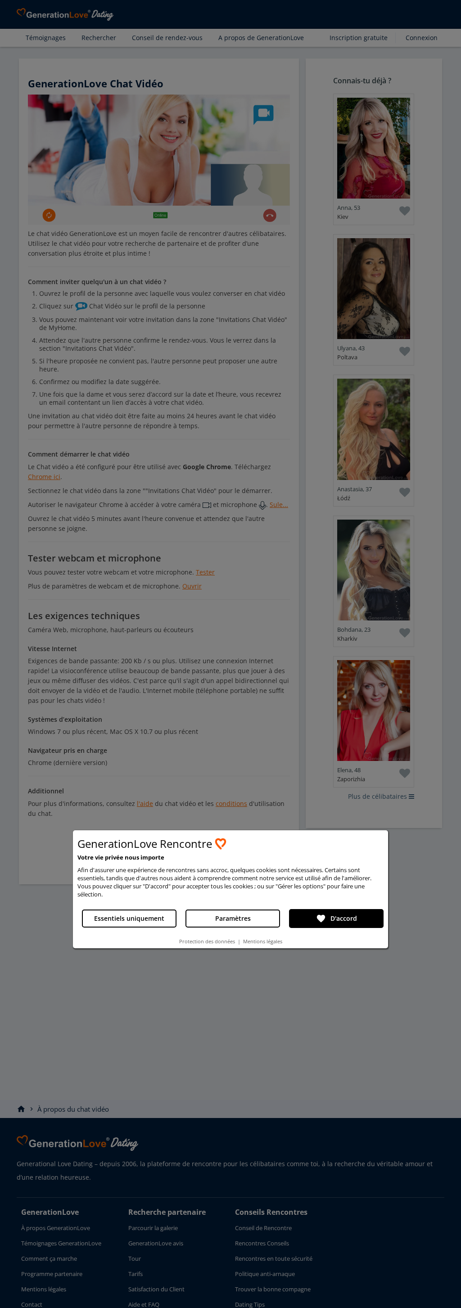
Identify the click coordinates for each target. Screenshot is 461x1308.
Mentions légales (262, 941)
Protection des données (207, 941)
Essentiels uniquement (129, 918)
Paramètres (233, 918)
